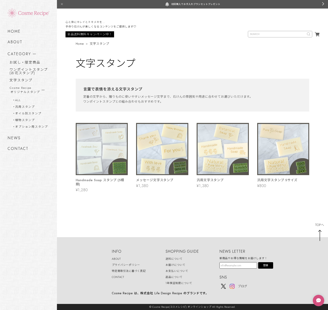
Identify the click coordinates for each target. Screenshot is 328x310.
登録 (265, 265)
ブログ (243, 286)
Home (80, 44)
